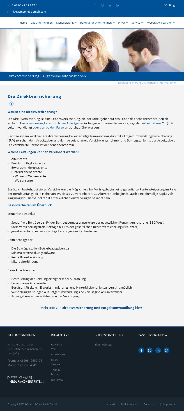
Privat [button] (122, 22)
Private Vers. (58, 354)
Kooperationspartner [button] (159, 22)
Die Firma (57, 379)
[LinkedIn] (110, 5)
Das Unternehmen (42, 22)
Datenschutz (150, 404)
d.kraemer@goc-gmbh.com (29, 11)
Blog (172, 5)
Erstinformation (129, 404)
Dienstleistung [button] (65, 22)
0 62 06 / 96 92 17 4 (24, 5)
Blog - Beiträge (103, 344)
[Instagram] (102, 5)
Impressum (169, 404)
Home (23, 22)
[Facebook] (95, 5)
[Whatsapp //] (117, 5)
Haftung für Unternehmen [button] (96, 22)
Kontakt (111, 404)
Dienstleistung (104, 82)
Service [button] (136, 22)
